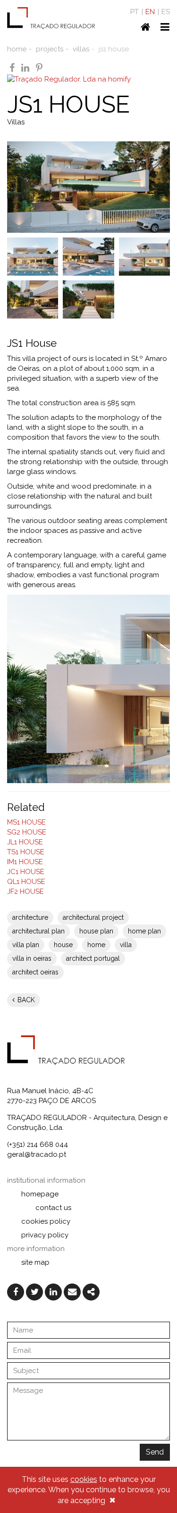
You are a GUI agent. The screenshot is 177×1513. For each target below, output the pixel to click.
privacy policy (44, 1235)
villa (126, 945)
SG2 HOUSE (26, 832)
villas (81, 49)
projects (49, 49)
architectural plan (38, 931)
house (63, 945)
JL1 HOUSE (25, 842)
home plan (144, 931)
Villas (16, 122)
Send (155, 1452)
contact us (53, 1207)
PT (134, 12)
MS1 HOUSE (26, 822)
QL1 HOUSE (26, 881)
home (16, 49)
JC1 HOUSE (25, 871)
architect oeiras (35, 972)
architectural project (93, 917)
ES (165, 12)
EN (150, 12)
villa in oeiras (31, 958)
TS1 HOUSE (25, 852)
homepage (40, 1194)
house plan (96, 931)
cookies (83, 1479)
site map (35, 1262)
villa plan (25, 945)
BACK (25, 1000)
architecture (30, 917)
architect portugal (93, 958)
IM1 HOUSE (25, 862)
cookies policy (45, 1221)
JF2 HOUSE (25, 891)
